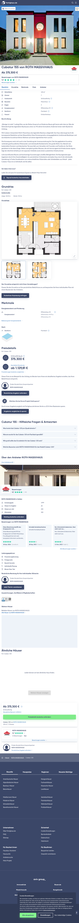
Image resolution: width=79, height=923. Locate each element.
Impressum (44, 841)
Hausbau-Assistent (9, 850)
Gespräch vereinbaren (48, 854)
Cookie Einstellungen (48, 831)
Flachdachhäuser (46, 800)
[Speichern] (77, 9)
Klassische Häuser (47, 786)
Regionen (45, 772)
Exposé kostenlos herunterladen (18, 178)
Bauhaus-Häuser (8, 786)
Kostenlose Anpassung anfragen (15, 295)
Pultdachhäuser (46, 807)
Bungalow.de (57, 890)
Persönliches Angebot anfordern (15, 393)
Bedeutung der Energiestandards (11, 320)
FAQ (4, 834)
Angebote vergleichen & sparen (15, 411)
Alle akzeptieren (28, 915)
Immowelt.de (21, 885)
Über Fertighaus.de (9, 831)
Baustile (10, 772)
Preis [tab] (34, 87)
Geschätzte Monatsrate (18, 365)
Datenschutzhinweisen (49, 910)
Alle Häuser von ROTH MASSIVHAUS (13, 612)
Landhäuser (45, 789)
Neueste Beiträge (65, 772)
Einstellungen (45, 915)
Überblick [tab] (5, 87)
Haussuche (6, 854)
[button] (72, 2)
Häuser (7, 757)
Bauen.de (57, 885)
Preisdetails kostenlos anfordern (39, 717)
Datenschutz (45, 837)
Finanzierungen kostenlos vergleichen (13, 372)
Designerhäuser (46, 779)
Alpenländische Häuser (10, 782)
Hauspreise (27, 772)
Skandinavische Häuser (10, 807)
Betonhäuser (7, 789)
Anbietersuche (8, 857)
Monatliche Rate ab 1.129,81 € (12, 712)
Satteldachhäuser (47, 797)
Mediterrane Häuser (10, 797)
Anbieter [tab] (43, 87)
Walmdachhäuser (47, 804)
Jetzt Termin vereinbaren (13, 587)
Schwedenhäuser (8, 804)
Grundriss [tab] (14, 87)
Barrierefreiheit (46, 834)
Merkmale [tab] (24, 87)
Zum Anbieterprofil (7, 462)
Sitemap (5, 837)
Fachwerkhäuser (46, 782)
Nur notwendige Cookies (63, 915)
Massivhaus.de (21, 890)
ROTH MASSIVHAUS (19, 722)
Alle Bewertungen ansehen (68, 549)
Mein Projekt (7, 860)
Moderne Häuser (8, 800)
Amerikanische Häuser (10, 779)
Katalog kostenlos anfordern (14, 517)
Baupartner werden (47, 850)
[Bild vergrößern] (74, 256)
